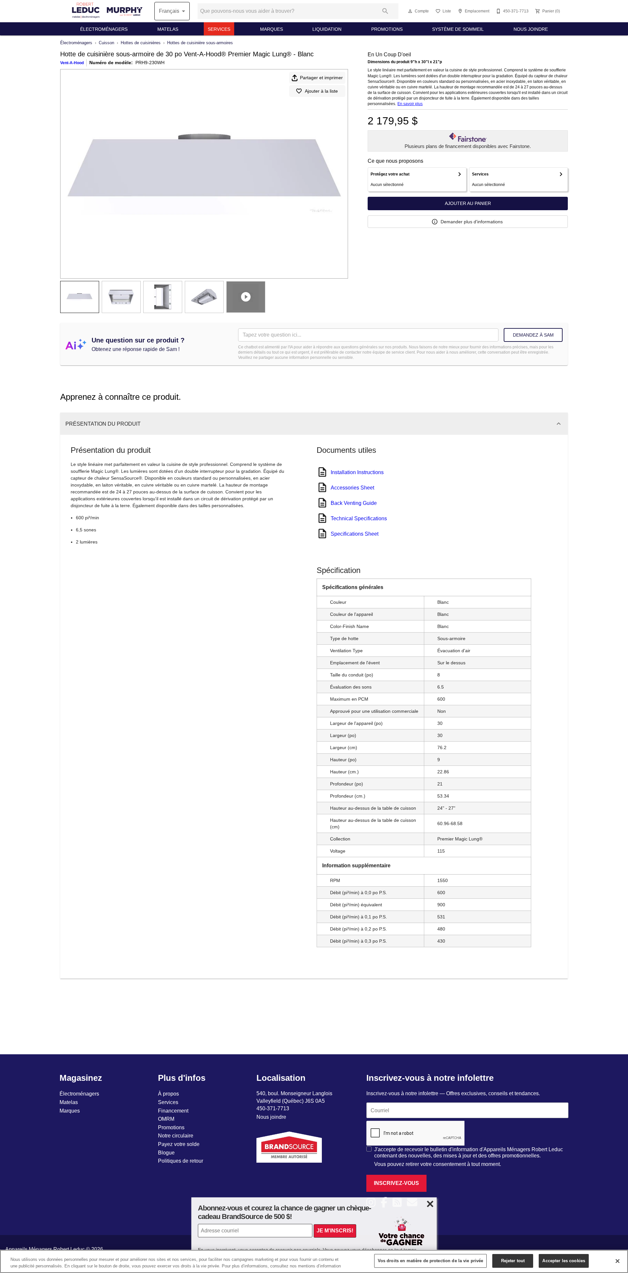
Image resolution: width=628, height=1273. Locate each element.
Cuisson (106, 42)
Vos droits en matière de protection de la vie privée (430, 1260)
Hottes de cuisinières (141, 42)
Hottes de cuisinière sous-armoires (200, 42)
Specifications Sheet (354, 534)
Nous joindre (531, 29)
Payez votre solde (179, 1144)
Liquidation (326, 29)
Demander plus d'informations (472, 221)
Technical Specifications (359, 518)
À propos (168, 1094)
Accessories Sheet (352, 487)
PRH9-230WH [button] (150, 62)
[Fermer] (617, 1261)
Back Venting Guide (354, 503)
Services (219, 29)
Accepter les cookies (563, 1260)
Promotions (387, 29)
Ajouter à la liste (321, 91)
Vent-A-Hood (72, 62)
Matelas (167, 29)
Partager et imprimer (321, 77)
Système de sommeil (458, 29)
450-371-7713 (272, 1108)
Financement (173, 1111)
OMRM (166, 1119)
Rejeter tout (513, 1260)
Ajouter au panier (468, 203)
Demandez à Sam (533, 335)
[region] (314, 1261)
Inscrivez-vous (396, 1183)
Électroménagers (104, 29)
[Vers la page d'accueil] (107, 11)
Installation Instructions (357, 472)
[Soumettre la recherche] (385, 11)
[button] (410, 11)
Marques (271, 29)
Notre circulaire (175, 1135)
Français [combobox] (169, 11)
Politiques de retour (180, 1161)
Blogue (166, 1152)
